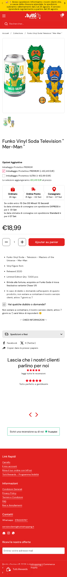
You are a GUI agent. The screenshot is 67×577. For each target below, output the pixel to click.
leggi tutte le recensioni (33, 373)
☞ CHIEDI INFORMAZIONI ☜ (33, 319)
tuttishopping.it (35, 564)
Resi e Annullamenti (12, 505)
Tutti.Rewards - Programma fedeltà (20, 474)
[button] (6, 242)
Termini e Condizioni (12, 497)
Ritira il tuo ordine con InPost (17, 470)
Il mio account (9, 466)
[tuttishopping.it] (32, 16)
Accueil (5, 33)
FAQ (4, 501)
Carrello (6, 462)
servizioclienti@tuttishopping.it (18, 526)
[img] (33, 370)
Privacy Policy (9, 493)
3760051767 (21, 520)
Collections (18, 33)
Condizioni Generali (12, 489)
